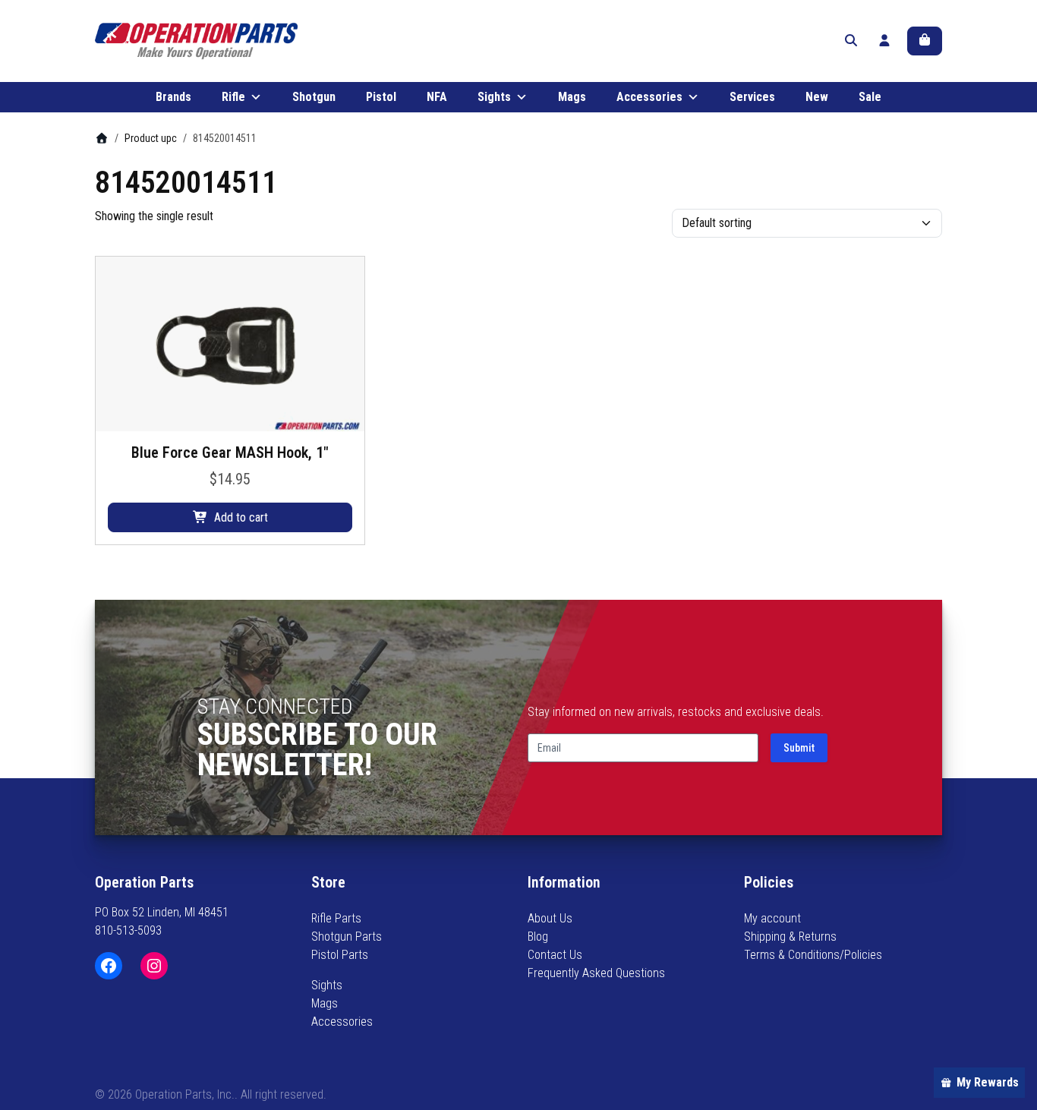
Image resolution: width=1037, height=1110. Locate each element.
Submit (799, 748)
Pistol (381, 97)
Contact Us (555, 955)
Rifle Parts (336, 918)
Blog (538, 936)
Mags (572, 97)
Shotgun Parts (346, 936)
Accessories (649, 97)
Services (752, 97)
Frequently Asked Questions (596, 973)
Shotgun (314, 97)
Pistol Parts (339, 955)
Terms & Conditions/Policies (813, 955)
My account (772, 918)
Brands (173, 97)
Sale (870, 97)
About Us (550, 918)
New (816, 97)
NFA (437, 97)
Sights (494, 97)
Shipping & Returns (790, 936)
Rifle (233, 97)
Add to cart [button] (241, 517)
